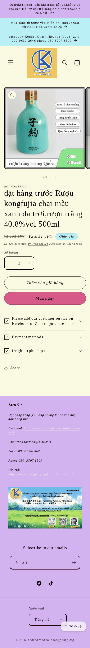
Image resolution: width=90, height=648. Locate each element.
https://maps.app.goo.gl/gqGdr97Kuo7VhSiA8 (42, 474)
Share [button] (15, 368)
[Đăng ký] (74, 562)
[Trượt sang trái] (34, 177)
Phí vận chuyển (38, 243)
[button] (11, 63)
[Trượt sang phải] (55, 177)
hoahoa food (36, 639)
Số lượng (11, 252)
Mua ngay (44, 298)
